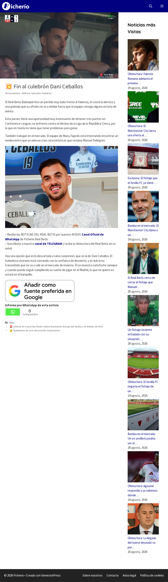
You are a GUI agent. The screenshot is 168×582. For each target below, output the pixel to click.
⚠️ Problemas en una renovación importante (34, 330)
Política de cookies (152, 575)
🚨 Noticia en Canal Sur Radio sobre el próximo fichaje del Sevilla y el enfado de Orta (56, 326)
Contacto (113, 575)
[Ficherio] (15, 6)
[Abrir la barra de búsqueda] (150, 6)
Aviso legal (129, 575)
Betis (12, 322)
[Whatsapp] (13, 311)
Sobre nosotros (92, 575)
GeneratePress (51, 575)
